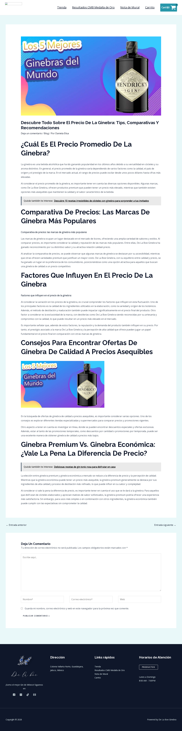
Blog (46, 133)
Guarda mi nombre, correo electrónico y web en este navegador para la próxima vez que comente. (77, 608)
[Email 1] (34, 694)
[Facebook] (14, 694)
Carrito (150, 7)
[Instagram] (21, 694)
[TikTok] (27, 694)
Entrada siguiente (165, 525)
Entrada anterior (16, 525)
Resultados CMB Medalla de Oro (93, 7)
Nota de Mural (129, 7)
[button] (148, 667)
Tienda (61, 7)
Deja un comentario (31, 133)
